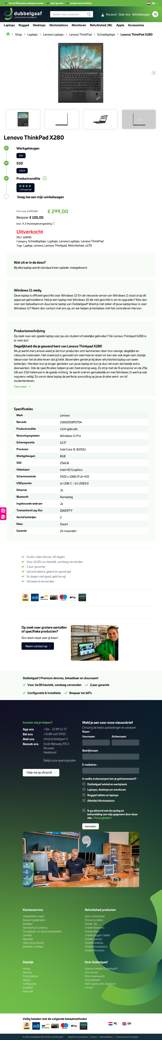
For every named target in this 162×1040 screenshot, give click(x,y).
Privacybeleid (102, 818)
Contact (89, 987)
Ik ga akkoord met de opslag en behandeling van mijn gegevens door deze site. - (112, 814)
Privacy (94, 1037)
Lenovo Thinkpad (55, 245)
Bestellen (28, 923)
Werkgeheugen (27, 148)
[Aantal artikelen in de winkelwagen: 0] (155, 14)
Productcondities (94, 920)
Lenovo (38, 245)
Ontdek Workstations (96, 946)
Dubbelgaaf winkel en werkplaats (107, 784)
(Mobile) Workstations (101, 800)
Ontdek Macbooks (94, 927)
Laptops (52, 241)
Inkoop (26, 968)
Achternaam (119, 736)
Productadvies (30, 976)
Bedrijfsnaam (90, 750)
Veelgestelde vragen (33, 916)
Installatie (28, 987)
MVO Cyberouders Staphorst (100, 983)
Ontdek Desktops (94, 942)
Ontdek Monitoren (94, 950)
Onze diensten (92, 980)
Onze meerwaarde (95, 976)
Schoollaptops (37, 241)
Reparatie (28, 939)
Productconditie (28, 178)
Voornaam (88, 736)
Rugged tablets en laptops (102, 795)
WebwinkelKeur (106, 1037)
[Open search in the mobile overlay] (71, 14)
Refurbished (76, 245)
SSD (19, 163)
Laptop (27, 245)
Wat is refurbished (95, 916)
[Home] (23, 14)
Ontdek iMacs (92, 931)
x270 (88, 245)
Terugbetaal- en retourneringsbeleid (42, 931)
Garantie (27, 935)
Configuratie (29, 983)
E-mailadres (90, 764)
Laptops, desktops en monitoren (106, 789)
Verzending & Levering (35, 927)
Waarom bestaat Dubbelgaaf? (101, 968)
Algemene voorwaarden (78, 1037)
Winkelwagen (141, 14)
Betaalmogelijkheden (34, 920)
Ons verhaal (91, 972)
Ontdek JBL (91, 923)
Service (26, 980)
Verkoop (27, 972)
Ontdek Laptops (93, 939)
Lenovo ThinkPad (92, 241)
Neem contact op (36, 646)
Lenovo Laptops (69, 241)
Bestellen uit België (33, 946)
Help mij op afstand (33, 942)
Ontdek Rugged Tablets (97, 935)
